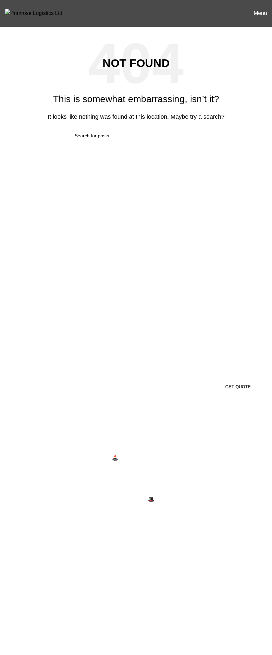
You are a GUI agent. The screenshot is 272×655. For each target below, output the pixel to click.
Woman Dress (112, 587)
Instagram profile (115, 562)
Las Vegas (198, 512)
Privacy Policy (21, 543)
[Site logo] (33, 13)
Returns (14, 555)
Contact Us (18, 580)
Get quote (238, 386)
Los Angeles (201, 488)
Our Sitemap (19, 605)
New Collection (114, 575)
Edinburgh (198, 475)
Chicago (196, 500)
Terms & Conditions (28, 568)
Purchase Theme (116, 624)
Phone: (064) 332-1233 (29, 490)
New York (197, 450)
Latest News (19, 593)
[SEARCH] (194, 135)
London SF (199, 463)
